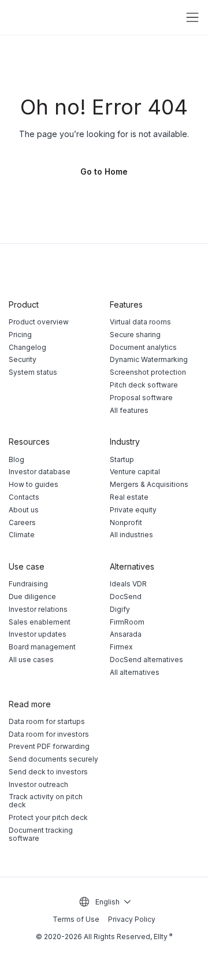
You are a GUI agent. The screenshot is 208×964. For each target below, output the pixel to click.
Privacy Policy (131, 919)
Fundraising (28, 583)
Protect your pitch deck (48, 817)
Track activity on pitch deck (46, 800)
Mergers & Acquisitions (149, 484)
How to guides (33, 484)
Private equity (133, 509)
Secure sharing (135, 334)
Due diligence (32, 596)
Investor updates (37, 634)
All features (129, 410)
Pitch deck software (144, 385)
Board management (42, 646)
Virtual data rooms (140, 321)
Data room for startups (47, 721)
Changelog (27, 347)
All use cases (31, 659)
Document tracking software (41, 834)
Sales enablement (39, 622)
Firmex (121, 646)
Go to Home (104, 171)
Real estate (129, 497)
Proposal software (141, 397)
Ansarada (126, 634)
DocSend (126, 596)
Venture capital (135, 471)
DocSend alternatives (146, 659)
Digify (120, 609)
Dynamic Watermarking (149, 359)
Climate (22, 534)
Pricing (20, 334)
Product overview (39, 321)
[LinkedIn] (194, 272)
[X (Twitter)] (171, 272)
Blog (16, 459)
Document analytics (143, 347)
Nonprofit (126, 522)
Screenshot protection (148, 372)
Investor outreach (38, 784)
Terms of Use (76, 919)
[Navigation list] (192, 17)
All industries (131, 534)
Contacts (24, 497)
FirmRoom (127, 622)
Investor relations (38, 609)
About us (24, 509)
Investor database (39, 471)
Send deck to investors (48, 771)
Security (22, 359)
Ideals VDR (128, 583)
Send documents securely (53, 759)
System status (33, 372)
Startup (122, 459)
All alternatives (134, 672)
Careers (22, 522)
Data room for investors (49, 734)
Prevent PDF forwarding (49, 746)
